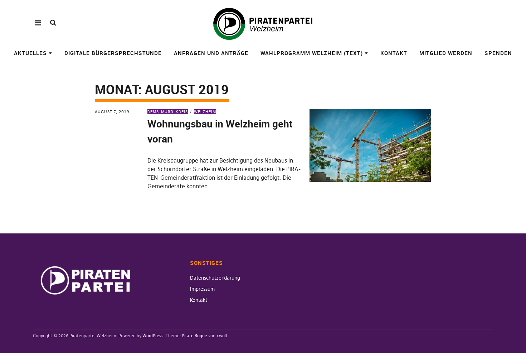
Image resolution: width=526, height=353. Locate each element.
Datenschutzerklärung (215, 278)
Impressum (202, 289)
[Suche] (53, 22)
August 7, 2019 (112, 111)
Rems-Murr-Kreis (167, 111)
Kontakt (393, 53)
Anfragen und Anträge (211, 53)
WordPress (153, 335)
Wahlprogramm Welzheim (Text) (311, 53)
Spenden (498, 53)
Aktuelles (30, 53)
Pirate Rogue (194, 335)
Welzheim (205, 111)
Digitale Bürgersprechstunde (113, 53)
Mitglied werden (445, 53)
